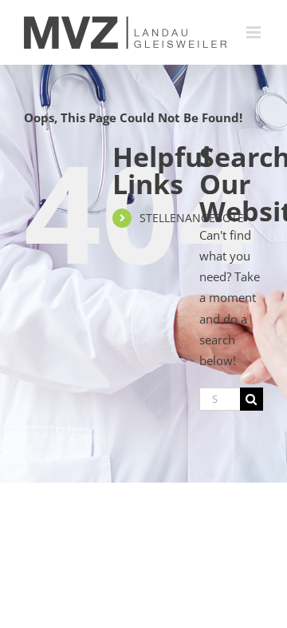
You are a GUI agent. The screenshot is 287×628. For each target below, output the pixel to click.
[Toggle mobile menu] (254, 32)
